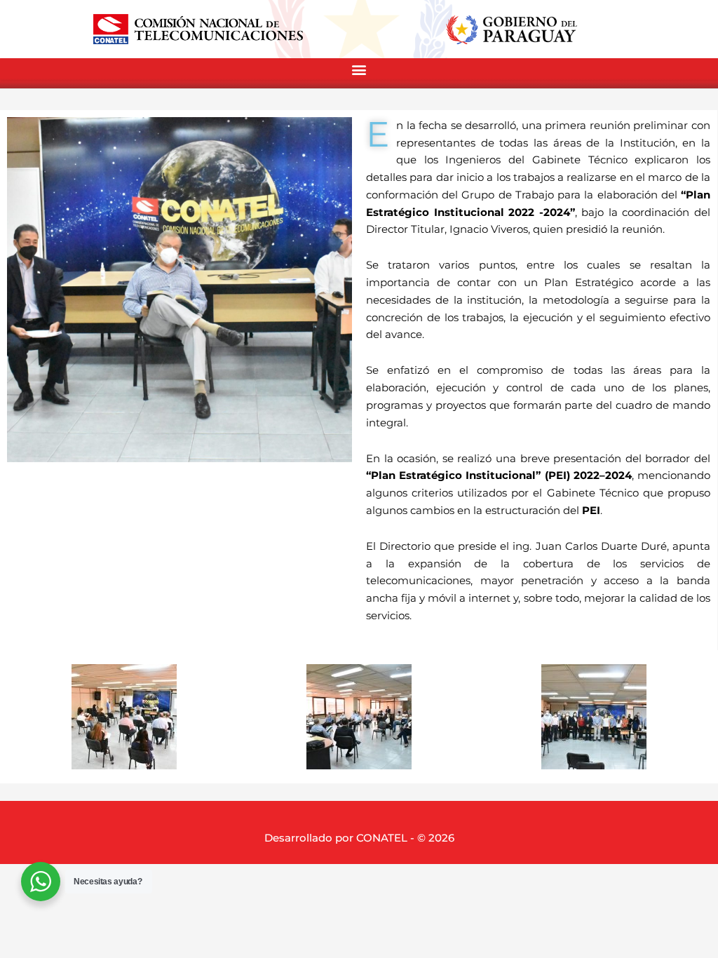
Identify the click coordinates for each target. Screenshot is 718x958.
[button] (359, 69)
